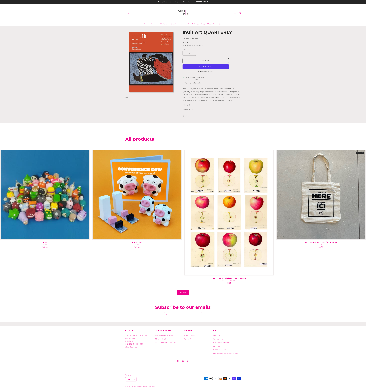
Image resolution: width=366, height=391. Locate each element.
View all (183, 292)
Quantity (185, 49)
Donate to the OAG (220, 350)
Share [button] (187, 116)
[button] (127, 12)
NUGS (45, 242)
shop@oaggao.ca (132, 347)
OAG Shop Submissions (221, 342)
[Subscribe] (199, 314)
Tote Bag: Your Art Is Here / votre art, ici (321, 242)
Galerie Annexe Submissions (165, 342)
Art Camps (217, 346)
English (130, 379)
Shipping (185, 45)
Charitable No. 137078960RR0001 (226, 353)
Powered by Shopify (149, 386)
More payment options (205, 71)
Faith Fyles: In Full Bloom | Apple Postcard (229, 278)
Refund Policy (189, 339)
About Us (216, 335)
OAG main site (218, 339)
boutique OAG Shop (136, 386)
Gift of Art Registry (162, 339)
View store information (193, 83)
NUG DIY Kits (137, 242)
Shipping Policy (189, 335)
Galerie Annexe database (164, 335)
